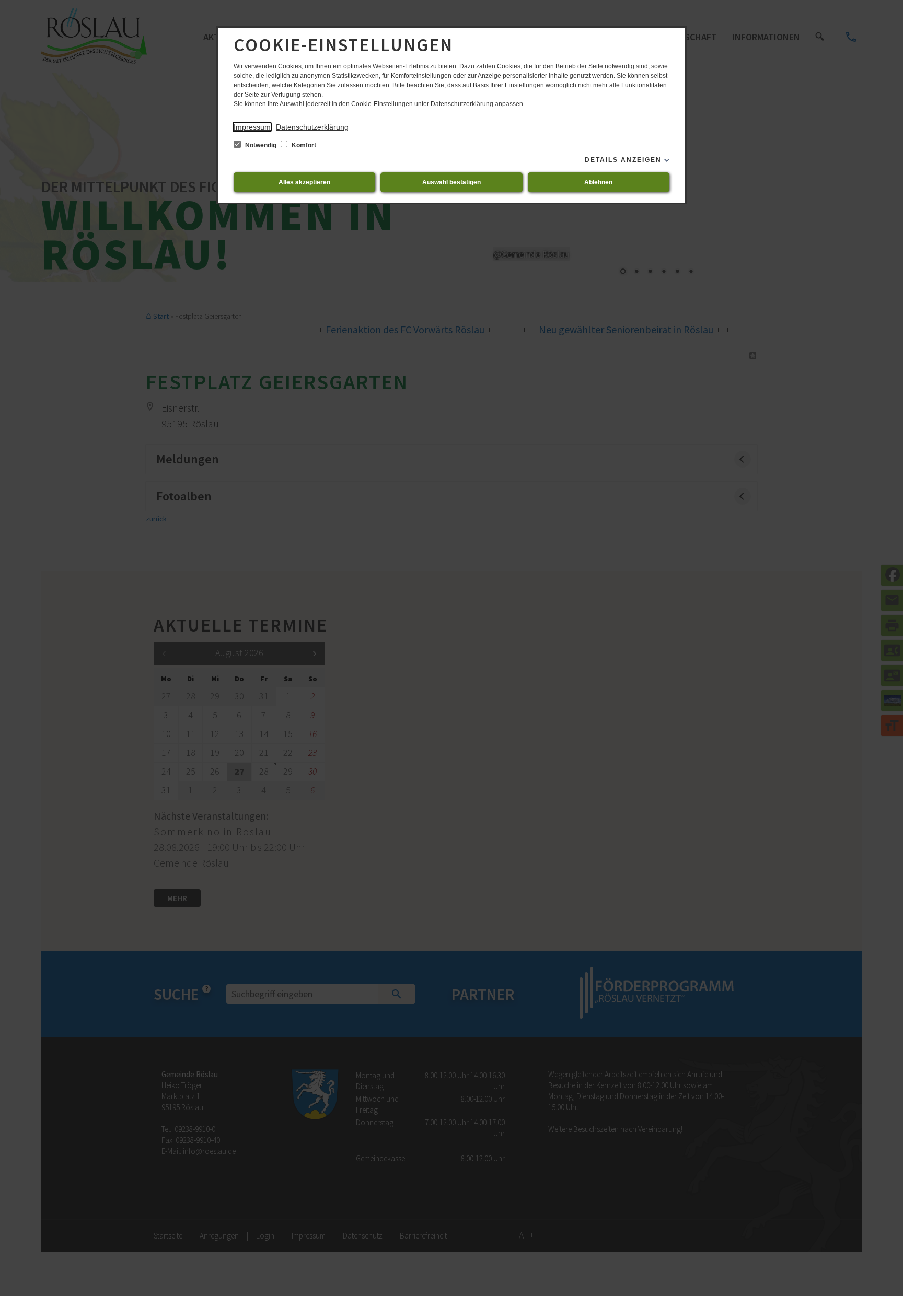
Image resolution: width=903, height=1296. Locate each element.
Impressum (252, 127)
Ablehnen (598, 182)
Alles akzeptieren (304, 182)
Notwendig (261, 145)
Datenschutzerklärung (312, 127)
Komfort (303, 145)
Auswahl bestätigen (451, 182)
